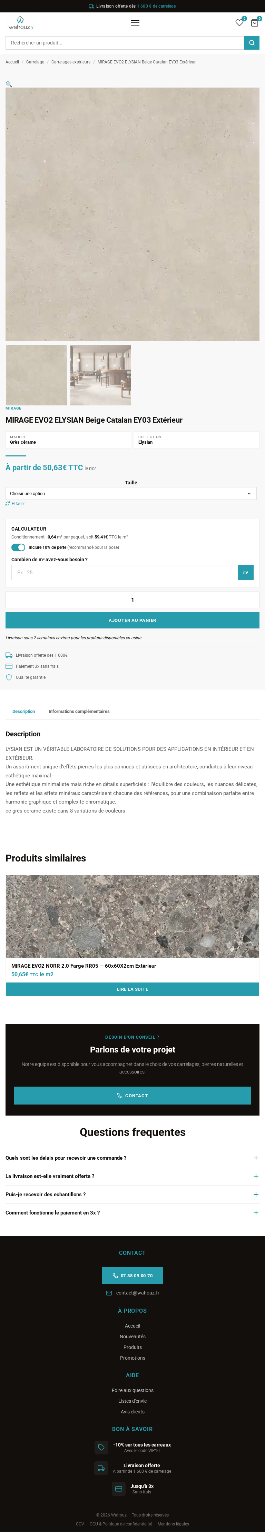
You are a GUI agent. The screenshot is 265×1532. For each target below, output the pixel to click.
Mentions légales (173, 1524)
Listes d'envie (132, 1401)
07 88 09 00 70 (137, 1275)
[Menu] (135, 22)
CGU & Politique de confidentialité (121, 1524)
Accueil (12, 62)
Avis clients (133, 1411)
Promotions (132, 1358)
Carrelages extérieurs (70, 62)
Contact (136, 1095)
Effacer (18, 503)
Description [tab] (23, 711)
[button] (9, 84)
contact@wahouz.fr (137, 1293)
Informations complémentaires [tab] (79, 711)
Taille (131, 482)
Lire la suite (132, 989)
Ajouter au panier (132, 620)
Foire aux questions (133, 1390)
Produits (133, 1347)
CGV (80, 1524)
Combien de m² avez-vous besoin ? (49, 559)
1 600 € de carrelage (156, 6)
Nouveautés (133, 1336)
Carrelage (35, 62)
